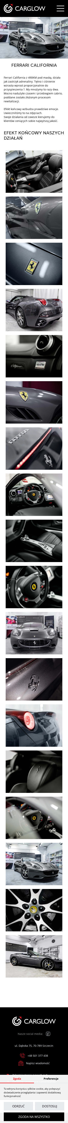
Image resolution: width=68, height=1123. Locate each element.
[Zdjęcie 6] (34, 402)
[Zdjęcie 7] (34, 448)
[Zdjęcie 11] (34, 633)
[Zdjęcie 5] (34, 356)
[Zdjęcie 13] (34, 725)
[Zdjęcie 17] (34, 910)
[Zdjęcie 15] (34, 818)
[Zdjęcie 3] (34, 264)
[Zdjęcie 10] (34, 587)
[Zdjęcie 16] (34, 864)
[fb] (48, 1033)
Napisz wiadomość (38, 1063)
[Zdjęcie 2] (34, 218)
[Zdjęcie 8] (34, 495)
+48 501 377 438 (38, 1055)
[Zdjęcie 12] (34, 679)
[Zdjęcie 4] (34, 310)
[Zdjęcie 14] (34, 772)
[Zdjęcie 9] (34, 541)
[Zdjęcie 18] (34, 956)
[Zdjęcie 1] (34, 171)
